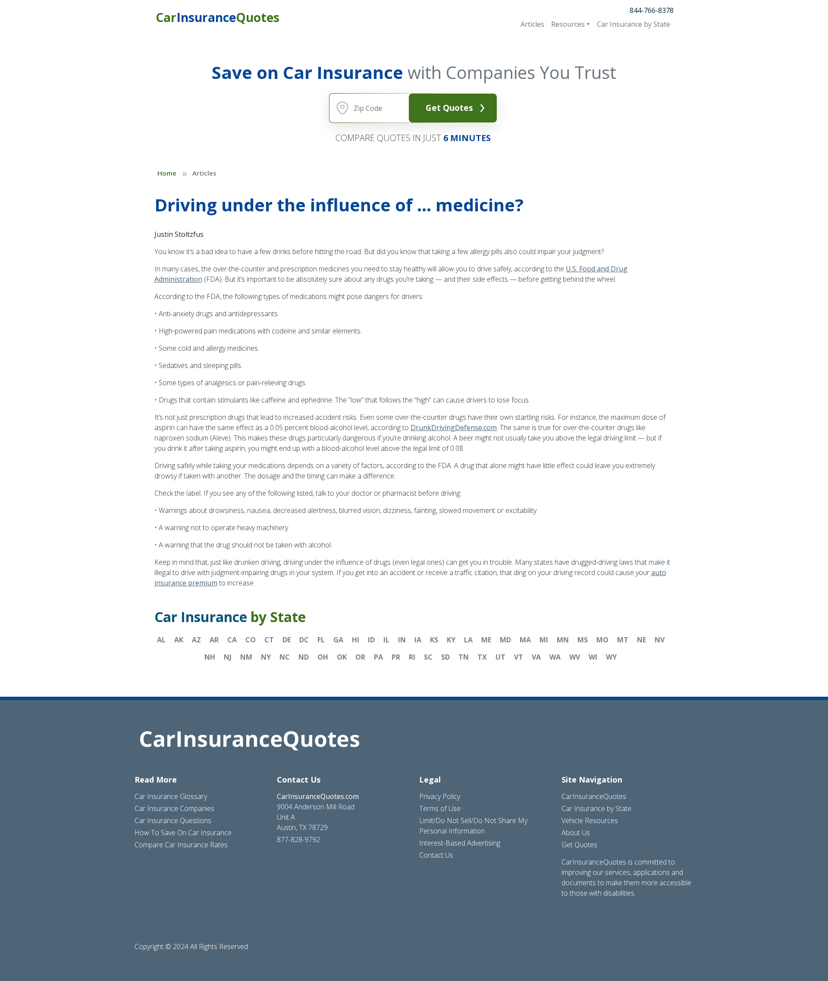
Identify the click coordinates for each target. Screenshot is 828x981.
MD (505, 640)
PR (396, 657)
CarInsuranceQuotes (593, 796)
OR (360, 657)
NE (641, 640)
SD (445, 657)
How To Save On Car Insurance (183, 832)
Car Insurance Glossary (171, 796)
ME (486, 640)
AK (178, 640)
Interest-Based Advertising (459, 843)
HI (355, 640)
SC (428, 657)
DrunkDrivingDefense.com (454, 427)
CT (269, 640)
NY (266, 657)
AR (214, 640)
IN (402, 640)
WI (593, 657)
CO (250, 640)
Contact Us (436, 855)
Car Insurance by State (596, 808)
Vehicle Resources (589, 820)
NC (284, 657)
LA (468, 640)
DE (286, 640)
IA (417, 640)
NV (660, 640)
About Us (575, 832)
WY (611, 657)
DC (304, 640)
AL (161, 640)
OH (322, 657)
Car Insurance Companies (174, 808)
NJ (228, 657)
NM (246, 657)
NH (209, 657)
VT (518, 657)
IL (386, 640)
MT (622, 640)
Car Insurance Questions (173, 820)
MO (602, 640)
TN (463, 657)
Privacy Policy (439, 796)
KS (434, 640)
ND (303, 657)
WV (574, 657)
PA (378, 657)
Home (166, 173)
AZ (196, 640)
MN (563, 640)
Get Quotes (449, 107)
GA (338, 640)
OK (342, 657)
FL (321, 640)
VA (536, 657)
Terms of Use (440, 808)
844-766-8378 (652, 10)
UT (500, 657)
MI (543, 640)
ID (371, 640)
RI (412, 657)
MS (582, 640)
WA (555, 657)
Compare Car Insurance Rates (181, 844)
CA (232, 640)
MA (525, 640)
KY (451, 640)
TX (482, 657)
